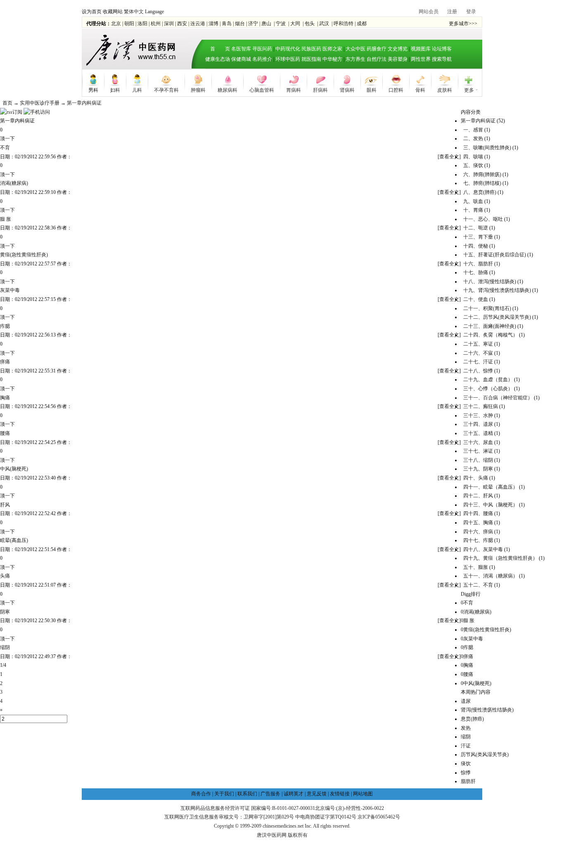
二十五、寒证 (478, 344)
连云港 (197, 23)
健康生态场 (217, 59)
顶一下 (7, 138)
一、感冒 (473, 130)
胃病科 (293, 89)
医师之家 (332, 49)
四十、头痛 (475, 478)
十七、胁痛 (475, 272)
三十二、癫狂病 (480, 406)
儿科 (137, 89)
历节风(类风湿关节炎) (485, 754)
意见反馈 (317, 794)
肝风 (5, 505)
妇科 (115, 89)
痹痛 (5, 362)
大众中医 (355, 49)
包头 (310, 23)
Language (154, 11)
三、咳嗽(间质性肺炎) (487, 147)
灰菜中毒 (10, 290)
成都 (362, 23)
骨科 (420, 89)
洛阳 (142, 23)
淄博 (213, 23)
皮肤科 (444, 89)
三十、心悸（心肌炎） (488, 388)
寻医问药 (262, 49)
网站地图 (363, 794)
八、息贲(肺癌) (479, 192)
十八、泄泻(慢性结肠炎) (489, 281)
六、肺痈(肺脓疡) (482, 174)
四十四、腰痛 (478, 513)
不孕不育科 (166, 89)
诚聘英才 (293, 794)
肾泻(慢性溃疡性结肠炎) (487, 710)
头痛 (5, 576)
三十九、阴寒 (478, 469)
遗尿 (466, 701)
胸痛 (5, 398)
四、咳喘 (473, 157)
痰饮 (466, 763)
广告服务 (270, 794)
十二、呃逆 (475, 228)
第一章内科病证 (84, 103)
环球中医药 (287, 59)
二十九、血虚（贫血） (488, 379)
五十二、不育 (478, 585)
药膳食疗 (376, 49)
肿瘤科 (198, 89)
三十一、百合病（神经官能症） (498, 398)
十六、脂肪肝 (478, 264)
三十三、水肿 (478, 415)
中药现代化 (287, 49)
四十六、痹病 (478, 532)
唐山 (266, 23)
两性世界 (421, 59)
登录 (471, 11)
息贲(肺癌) (472, 719)
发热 (466, 728)
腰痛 (5, 433)
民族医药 (311, 49)
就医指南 (311, 59)
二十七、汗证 (478, 362)
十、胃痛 (473, 210)
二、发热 (473, 138)
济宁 (253, 23)
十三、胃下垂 (478, 237)
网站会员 (428, 11)
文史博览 (398, 49)
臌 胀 (5, 219)
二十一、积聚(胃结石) (487, 308)
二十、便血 (475, 299)
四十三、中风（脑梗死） (490, 505)
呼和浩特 (343, 23)
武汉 (324, 23)
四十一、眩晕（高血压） (490, 487)
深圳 (169, 23)
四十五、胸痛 (478, 522)
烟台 (240, 23)
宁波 (281, 23)
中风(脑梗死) (14, 469)
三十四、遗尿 (478, 424)
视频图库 (421, 49)
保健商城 (241, 59)
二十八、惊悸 (478, 371)
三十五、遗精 (478, 433)
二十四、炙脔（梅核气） (490, 335)
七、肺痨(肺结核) (482, 183)
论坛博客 (442, 49)
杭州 (156, 23)
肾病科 (347, 89)
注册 (452, 11)
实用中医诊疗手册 (39, 103)
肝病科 (320, 89)
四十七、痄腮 (478, 540)
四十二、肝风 (478, 496)
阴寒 (5, 612)
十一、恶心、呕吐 (483, 219)
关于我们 (224, 794)
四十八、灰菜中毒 (483, 549)
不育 (5, 147)
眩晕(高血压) (14, 540)
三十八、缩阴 (478, 460)
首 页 (217, 49)
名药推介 (262, 59)
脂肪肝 (468, 781)
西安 (182, 23)
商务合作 (201, 794)
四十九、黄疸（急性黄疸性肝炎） (500, 558)
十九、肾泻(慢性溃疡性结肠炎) (497, 290)
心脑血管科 (261, 89)
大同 (295, 23)
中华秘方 (332, 59)
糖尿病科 (227, 89)
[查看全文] (449, 157)
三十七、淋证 (478, 451)
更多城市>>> (463, 23)
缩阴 (5, 647)
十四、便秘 (475, 246)
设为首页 (92, 11)
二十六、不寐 (478, 353)
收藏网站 (113, 11)
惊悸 (466, 773)
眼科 (372, 89)
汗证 (466, 746)
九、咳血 (473, 201)
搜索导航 (442, 59)
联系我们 (247, 794)
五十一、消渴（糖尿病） (490, 576)
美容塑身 (398, 59)
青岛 (227, 23)
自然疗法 (376, 59)
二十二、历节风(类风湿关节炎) (497, 317)
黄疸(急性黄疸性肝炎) (24, 255)
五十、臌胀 (475, 567)
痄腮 (5, 326)
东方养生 (355, 59)
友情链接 (340, 794)
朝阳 (129, 23)
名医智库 (241, 49)
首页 (7, 103)
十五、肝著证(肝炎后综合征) (494, 255)
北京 (116, 23)
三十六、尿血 (478, 442)
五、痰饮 (473, 165)
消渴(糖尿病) (14, 183)
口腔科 (396, 89)
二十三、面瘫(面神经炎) (489, 326)
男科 (93, 89)
